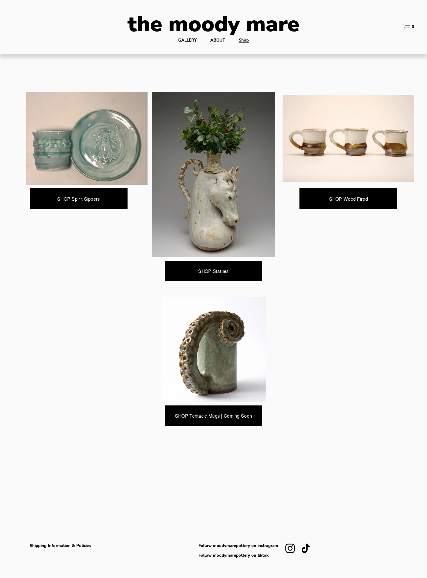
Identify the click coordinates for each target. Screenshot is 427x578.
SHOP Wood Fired (348, 199)
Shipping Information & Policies (60, 545)
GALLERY (187, 40)
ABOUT (217, 40)
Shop (244, 40)
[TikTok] (306, 548)
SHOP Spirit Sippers (78, 199)
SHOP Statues (213, 271)
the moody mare (213, 23)
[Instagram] (290, 548)
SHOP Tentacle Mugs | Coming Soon (213, 416)
